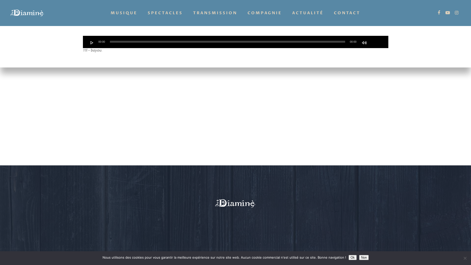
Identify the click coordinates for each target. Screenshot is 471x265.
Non (364, 257)
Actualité (308, 13)
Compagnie (265, 13)
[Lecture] (92, 42)
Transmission (215, 13)
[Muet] (364, 42)
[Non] (464, 258)
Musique (124, 13)
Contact (347, 13)
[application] (235, 42)
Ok (353, 257)
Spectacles (165, 13)
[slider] (375, 42)
